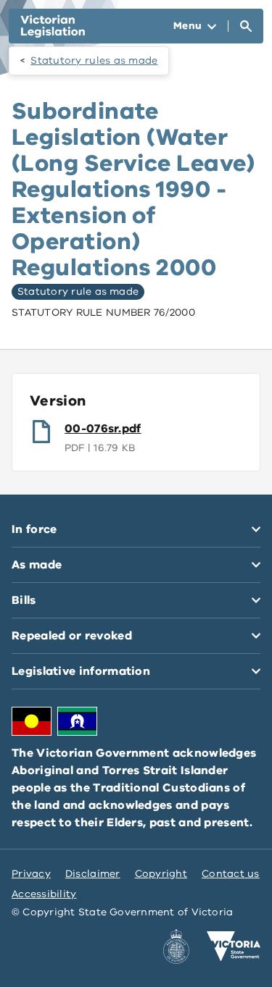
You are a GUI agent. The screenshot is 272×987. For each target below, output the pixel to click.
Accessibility (44, 894)
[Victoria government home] (233, 946)
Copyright (161, 874)
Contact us (231, 874)
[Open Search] (245, 26)
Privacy (31, 874)
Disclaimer (92, 874)
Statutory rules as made (93, 60)
